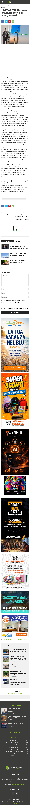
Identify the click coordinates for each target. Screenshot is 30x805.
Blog (21, 799)
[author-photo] (15, 232)
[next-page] (5, 267)
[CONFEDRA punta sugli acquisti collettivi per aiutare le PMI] (4, 725)
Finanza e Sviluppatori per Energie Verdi (14, 198)
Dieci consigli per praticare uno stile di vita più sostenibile (18, 673)
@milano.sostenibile (15, 693)
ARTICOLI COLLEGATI (7, 241)
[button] (2, 2)
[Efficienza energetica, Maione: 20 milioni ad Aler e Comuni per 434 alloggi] (6, 659)
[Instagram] (17, 793)
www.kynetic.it (15, 803)
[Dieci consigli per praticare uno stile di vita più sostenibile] (6, 674)
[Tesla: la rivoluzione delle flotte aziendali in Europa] (6, 652)
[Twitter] (6, 21)
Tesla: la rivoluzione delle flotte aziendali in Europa (18, 650)
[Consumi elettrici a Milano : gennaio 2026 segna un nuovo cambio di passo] (5, 255)
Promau (12, 664)
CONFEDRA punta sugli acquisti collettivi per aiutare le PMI (18, 724)
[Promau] (6, 666)
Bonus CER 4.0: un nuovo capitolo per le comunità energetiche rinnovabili (17, 262)
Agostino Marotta (7, 17)
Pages (13, 799)
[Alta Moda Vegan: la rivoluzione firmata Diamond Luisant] (4, 711)
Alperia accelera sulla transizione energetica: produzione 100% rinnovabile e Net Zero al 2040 (18, 247)
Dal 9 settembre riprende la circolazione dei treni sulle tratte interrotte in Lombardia (22, 217)
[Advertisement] (15, 60)
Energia (7, 5)
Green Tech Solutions (7, 215)
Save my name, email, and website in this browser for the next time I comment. (13, 301)
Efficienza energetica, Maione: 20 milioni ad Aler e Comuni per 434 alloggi (18, 658)
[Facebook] (2, 21)
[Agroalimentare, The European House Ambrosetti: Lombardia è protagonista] (6, 681)
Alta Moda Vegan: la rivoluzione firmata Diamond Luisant (17, 710)
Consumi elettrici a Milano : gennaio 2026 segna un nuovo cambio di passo (18, 255)
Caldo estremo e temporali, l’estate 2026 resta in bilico (17, 717)
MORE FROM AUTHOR (20, 241)
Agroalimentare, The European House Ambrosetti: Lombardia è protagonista (18, 682)
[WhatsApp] (13, 21)
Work (17, 799)
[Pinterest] (9, 21)
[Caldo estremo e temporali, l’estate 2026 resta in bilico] (4, 718)
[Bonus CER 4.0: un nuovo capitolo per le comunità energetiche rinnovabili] (5, 262)
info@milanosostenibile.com (18, 784)
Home (2, 5)
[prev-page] (2, 267)
